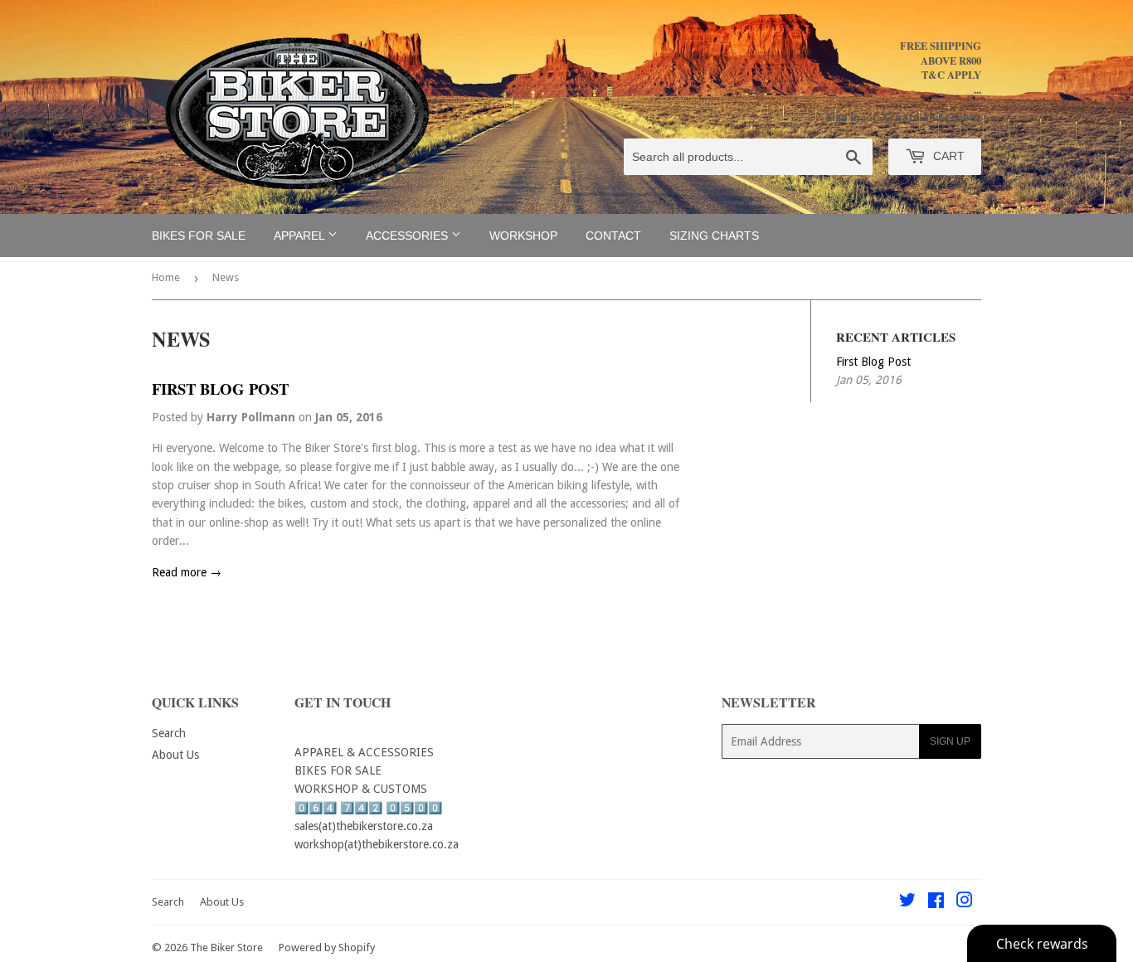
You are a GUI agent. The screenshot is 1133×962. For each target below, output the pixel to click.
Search (169, 733)
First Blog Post (220, 388)
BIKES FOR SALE (199, 235)
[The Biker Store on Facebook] (936, 902)
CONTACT (613, 235)
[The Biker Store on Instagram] (964, 902)
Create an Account (932, 118)
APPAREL (301, 235)
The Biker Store (226, 947)
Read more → (186, 572)
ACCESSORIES (408, 235)
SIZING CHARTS (714, 235)
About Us (175, 754)
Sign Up (950, 741)
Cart (947, 156)
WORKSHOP (523, 235)
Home (166, 277)
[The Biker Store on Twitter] (907, 902)
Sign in (843, 118)
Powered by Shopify (327, 947)
